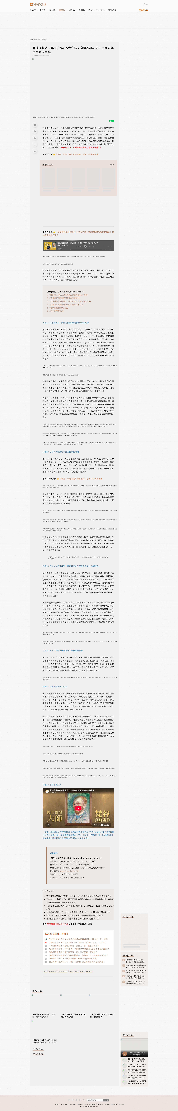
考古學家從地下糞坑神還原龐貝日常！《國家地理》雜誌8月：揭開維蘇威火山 (136, 972)
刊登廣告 (56, 1104)
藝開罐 (62, 10)
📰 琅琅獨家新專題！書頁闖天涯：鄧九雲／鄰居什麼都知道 (71, 952)
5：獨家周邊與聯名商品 (57, 307)
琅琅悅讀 (32, 39)
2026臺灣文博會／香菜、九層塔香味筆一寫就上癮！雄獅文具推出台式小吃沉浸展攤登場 (136, 982)
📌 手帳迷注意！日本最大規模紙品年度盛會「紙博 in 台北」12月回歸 (75, 942)
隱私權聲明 (92, 1104)
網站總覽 (121, 1104)
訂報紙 (107, 1104)
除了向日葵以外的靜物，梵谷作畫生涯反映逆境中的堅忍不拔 (72, 918)
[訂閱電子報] (142, 10)
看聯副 (42, 10)
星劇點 (82, 10)
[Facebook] (34, 125)
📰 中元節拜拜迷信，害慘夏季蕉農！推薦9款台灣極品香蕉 (70, 958)
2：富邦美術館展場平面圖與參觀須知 (63, 298)
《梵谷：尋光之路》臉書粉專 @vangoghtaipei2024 (60, 435)
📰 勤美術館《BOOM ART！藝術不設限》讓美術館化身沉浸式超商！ (74, 961)
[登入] (145, 4)
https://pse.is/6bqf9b (69, 871)
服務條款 (80, 1104)
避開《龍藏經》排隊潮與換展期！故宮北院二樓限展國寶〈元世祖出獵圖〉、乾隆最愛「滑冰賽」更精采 (136, 966)
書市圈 (52, 10)
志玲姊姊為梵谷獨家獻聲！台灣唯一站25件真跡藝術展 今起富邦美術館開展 (78, 896)
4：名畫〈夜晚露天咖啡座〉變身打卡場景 (65, 304)
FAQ (62, 1104)
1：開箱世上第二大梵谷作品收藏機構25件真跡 (67, 294)
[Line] (34, 131)
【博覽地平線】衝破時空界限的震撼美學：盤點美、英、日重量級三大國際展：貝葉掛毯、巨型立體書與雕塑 (44, 1043)
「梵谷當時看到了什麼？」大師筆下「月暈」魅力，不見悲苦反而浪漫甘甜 (78, 912)
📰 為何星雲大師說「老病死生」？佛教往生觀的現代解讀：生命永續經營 (76, 949)
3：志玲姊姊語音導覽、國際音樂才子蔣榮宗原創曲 (69, 301)
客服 (66, 1104)
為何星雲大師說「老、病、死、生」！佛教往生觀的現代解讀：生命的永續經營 (136, 961)
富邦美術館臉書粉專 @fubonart (98, 426)
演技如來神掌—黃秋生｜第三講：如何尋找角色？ (43, 1015)
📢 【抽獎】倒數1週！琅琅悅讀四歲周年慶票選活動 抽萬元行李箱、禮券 (76, 939)
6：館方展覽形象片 (55, 311)
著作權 (86, 1104)
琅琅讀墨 (112, 10)
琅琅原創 (100, 10)
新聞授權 (72, 1104)
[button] (34, 138)
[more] (111, 164)
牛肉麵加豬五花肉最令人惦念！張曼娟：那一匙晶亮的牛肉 (136, 977)
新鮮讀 (33, 10)
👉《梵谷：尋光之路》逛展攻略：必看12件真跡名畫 (75, 154)
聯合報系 (100, 1104)
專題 (91, 10)
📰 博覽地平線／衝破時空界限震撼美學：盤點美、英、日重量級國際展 (75, 955)
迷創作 (72, 10)
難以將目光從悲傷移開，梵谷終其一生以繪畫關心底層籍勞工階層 (74, 915)
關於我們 (114, 1104)
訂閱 (106, 1100)
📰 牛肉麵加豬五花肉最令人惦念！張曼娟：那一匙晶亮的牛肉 (71, 945)
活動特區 (44, 39)
